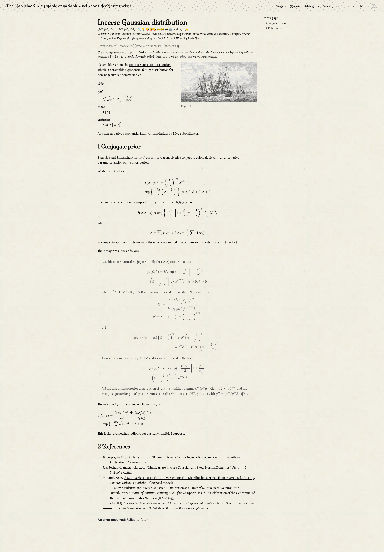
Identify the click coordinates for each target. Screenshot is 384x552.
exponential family (138, 70)
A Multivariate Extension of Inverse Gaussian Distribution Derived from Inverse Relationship (189, 477)
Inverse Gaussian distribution (150, 64)
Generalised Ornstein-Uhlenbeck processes (146, 57)
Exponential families (239, 52)
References (274, 28)
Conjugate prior (276, 23)
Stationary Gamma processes (202, 57)
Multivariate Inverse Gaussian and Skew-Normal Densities (189, 467)
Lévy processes (107, 46)
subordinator (189, 133)
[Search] (374, 6)
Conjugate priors (177, 57)
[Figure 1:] (219, 82)
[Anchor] (135, 52)
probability (126, 46)
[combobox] (374, 6)
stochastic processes (148, 46)
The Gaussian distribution (151, 52)
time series (171, 46)
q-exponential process (177, 52)
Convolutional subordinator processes (209, 52)
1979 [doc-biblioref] (141, 157)
